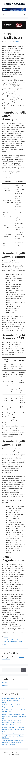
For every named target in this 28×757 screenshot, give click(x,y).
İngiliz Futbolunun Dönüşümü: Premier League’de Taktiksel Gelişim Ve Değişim (12, 742)
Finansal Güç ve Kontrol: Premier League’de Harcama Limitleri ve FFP (13, 729)
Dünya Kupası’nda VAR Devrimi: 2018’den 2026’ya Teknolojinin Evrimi (13, 700)
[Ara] (23, 670)
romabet (5, 685)
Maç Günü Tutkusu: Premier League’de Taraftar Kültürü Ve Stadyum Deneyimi (12, 722)
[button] (24, 15)
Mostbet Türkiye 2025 (11, 639)
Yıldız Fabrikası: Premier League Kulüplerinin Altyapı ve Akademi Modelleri (13, 736)
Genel (6, 637)
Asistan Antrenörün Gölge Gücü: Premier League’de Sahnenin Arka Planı (14, 716)
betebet (5, 682)
